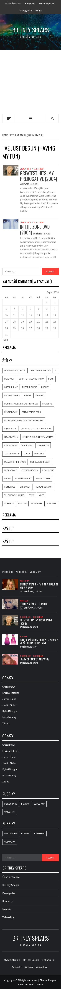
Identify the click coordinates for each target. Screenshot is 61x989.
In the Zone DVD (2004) (35, 229)
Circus (27, 395)
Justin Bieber (9, 705)
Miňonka (26, 183)
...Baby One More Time (40, 370)
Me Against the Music (15, 461)
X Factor (51, 503)
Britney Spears (46, 3)
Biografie (30, 3)
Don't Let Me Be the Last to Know (21, 403)
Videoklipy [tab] (35, 572)
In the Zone (27, 445)
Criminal (40, 395)
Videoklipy (24, 581)
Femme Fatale (11, 412)
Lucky (27, 453)
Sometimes (9, 486)
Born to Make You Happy (31, 378)
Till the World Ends (14, 495)
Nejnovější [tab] (21, 572)
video (41, 495)
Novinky (23, 636)
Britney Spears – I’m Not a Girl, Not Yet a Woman (39, 586)
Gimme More (10, 428)
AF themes (37, 984)
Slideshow (39, 169)
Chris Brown (8, 686)
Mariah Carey (9, 717)
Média (38, 10)
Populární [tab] (7, 572)
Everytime (47, 403)
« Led (5, 339)
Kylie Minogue (9, 711)
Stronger (25, 486)
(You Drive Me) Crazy (14, 370)
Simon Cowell (43, 478)
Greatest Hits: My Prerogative (36, 428)
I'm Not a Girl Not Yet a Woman (38, 437)
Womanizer (37, 503)
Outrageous (10, 470)
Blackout (9, 378)
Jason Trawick (12, 453)
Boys (50, 378)
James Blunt (9, 698)
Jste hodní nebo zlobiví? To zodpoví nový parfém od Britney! (39, 641)
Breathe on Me (29, 387)
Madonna (39, 453)
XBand (5, 723)
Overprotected (30, 470)
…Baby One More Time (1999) (34, 659)
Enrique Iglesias (10, 692)
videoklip (9, 503)
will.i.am (22, 503)
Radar (7, 478)
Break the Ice (11, 387)
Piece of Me (48, 470)
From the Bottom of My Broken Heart (23, 420)
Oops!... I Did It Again (40, 461)
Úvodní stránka (13, 3)
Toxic (31, 495)
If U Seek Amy (10, 445)
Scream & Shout (23, 478)
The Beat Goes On (43, 486)
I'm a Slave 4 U (11, 437)
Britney (45, 387)
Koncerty (7, 901)
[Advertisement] (30, 82)
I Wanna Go (43, 445)
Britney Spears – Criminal (34, 604)
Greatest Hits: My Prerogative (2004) (38, 176)
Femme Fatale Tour (31, 412)
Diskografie (25, 10)
